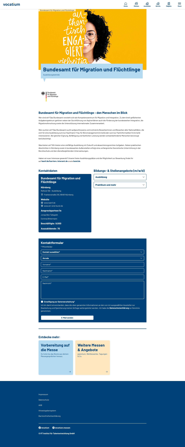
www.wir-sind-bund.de (53, 206)
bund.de (76, 161)
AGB (40, 405)
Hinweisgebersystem (47, 410)
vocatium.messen (62, 428)
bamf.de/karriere (49, 161)
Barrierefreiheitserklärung (50, 416)
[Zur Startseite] (13, 5)
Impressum (43, 394)
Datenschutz (44, 400)
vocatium (45, 428)
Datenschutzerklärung (119, 308)
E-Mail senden (67, 318)
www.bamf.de (49, 203)
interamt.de (62, 161)
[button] (120, 177)
